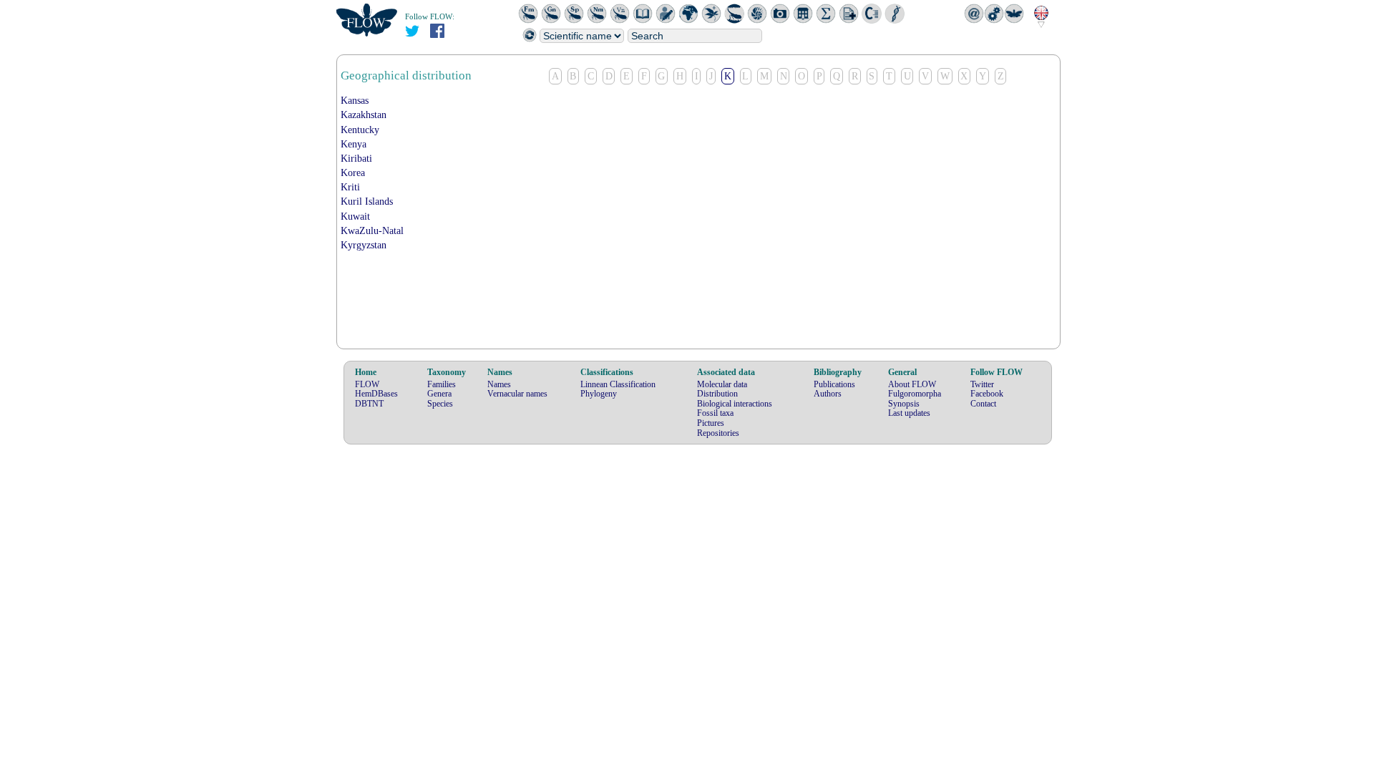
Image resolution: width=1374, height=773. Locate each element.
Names (499, 384)
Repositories (718, 433)
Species (440, 404)
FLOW (367, 384)
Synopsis (904, 404)
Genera (439, 394)
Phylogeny (598, 394)
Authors (828, 394)
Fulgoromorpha (914, 394)
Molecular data (722, 384)
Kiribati (356, 158)
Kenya (353, 144)
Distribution (717, 394)
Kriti (350, 187)
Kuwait (355, 216)
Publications (834, 384)
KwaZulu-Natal (372, 230)
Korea (353, 172)
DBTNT (369, 404)
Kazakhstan (363, 115)
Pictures (710, 423)
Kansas (355, 100)
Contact (983, 404)
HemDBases (376, 394)
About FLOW (912, 384)
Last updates (909, 413)
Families (441, 384)
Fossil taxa (715, 413)
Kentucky (360, 130)
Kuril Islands (367, 201)
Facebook (986, 394)
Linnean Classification (618, 384)
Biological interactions (734, 404)
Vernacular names (517, 394)
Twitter (982, 384)
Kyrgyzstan (363, 245)
